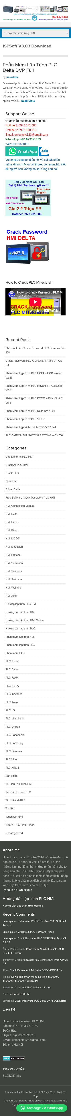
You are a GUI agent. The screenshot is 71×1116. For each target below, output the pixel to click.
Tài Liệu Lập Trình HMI (18, 783)
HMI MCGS (12, 538)
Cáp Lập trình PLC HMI (19, 456)
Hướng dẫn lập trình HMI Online (24, 620)
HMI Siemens (13, 571)
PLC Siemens (13, 751)
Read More (28, 101)
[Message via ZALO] (44, 155)
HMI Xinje (11, 595)
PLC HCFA (12, 685)
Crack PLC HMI (21, 994)
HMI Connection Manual (19, 505)
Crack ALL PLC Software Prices (36, 932)
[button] (41, 1108)
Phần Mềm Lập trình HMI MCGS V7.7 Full (30, 427)
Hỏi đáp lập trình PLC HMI (21, 603)
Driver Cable (12, 489)
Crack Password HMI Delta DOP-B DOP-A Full (36, 970)
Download (11, 481)
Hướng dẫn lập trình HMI (20, 612)
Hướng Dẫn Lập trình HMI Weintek (23, 905)
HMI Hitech (12, 522)
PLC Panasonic (14, 734)
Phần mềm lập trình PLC (20, 644)
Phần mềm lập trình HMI (20, 636)
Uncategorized (14, 833)
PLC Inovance (13, 693)
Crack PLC (12, 473)
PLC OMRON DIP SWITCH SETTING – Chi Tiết (34, 435)
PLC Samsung (14, 743)
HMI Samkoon (14, 563)
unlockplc (12, 77)
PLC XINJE (12, 767)
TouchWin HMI (14, 816)
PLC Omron (12, 726)
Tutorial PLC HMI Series (19, 824)
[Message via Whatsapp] (21, 155)
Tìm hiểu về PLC (15, 800)
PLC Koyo (11, 702)
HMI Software (13, 579)
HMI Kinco (11, 530)
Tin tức (9, 808)
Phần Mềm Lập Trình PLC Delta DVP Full (30, 67)
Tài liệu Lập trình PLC (18, 792)
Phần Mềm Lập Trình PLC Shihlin (25, 419)
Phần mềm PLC (15, 653)
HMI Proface (13, 554)
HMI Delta (11, 513)
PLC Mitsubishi (14, 718)
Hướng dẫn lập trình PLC (20, 628)
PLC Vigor (11, 759)
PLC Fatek (11, 677)
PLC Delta (11, 669)
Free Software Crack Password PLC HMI (30, 497)
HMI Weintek (13, 587)
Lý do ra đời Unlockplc (17, 889)
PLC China (11, 661)
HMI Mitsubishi (14, 546)
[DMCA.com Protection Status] (14, 1059)
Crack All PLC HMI (16, 464)
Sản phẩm (11, 775)
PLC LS (10, 710)
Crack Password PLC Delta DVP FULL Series (40, 1000)
